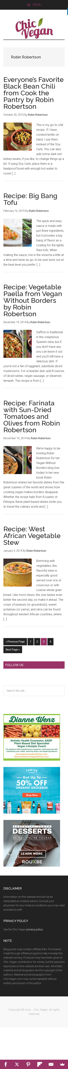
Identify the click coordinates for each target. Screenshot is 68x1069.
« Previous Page (15, 642)
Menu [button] (36, 5)
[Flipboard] (39, 1064)
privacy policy (34, 929)
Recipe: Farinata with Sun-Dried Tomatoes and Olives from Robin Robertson (31, 416)
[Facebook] (5, 1064)
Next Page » (12, 650)
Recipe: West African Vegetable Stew (32, 535)
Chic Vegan (34, 28)
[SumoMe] (62, 1064)
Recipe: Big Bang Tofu (30, 199)
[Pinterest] (28, 1064)
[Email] (51, 1064)
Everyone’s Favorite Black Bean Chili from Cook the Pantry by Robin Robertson (33, 93)
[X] (17, 1064)
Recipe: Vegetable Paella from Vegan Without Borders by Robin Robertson (32, 300)
